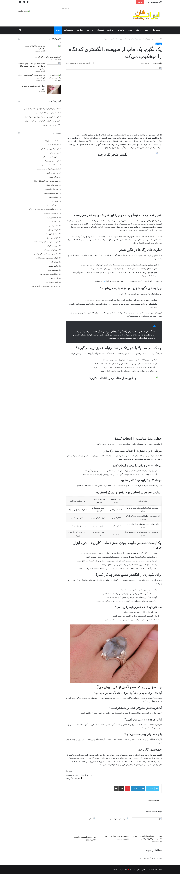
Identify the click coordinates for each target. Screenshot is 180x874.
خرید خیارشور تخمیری (51, 213)
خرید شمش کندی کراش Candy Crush (45, 242)
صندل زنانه (54, 262)
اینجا (104, 281)
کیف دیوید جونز (53, 270)
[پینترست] (127, 788)
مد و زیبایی (89, 30)
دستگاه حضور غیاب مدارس (49, 274)
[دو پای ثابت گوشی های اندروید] (81, 826)
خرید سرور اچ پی (52, 230)
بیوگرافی (80, 30)
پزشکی (138, 30)
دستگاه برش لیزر (55, 108)
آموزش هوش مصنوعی (50, 193)
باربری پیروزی (53, 278)
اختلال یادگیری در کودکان (51, 157)
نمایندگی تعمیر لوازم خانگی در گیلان (46, 254)
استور (59, 117)
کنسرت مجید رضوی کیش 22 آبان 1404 (45, 181)
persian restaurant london (50, 165)
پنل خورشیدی (54, 153)
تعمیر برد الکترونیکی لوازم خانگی (40, 113)
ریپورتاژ (57, 30)
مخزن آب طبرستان (51, 189)
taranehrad (156, 63)
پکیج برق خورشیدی (52, 234)
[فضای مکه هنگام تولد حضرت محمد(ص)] (54, 49)
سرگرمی (110, 30)
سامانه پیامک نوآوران (52, 140)
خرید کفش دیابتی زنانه (51, 161)
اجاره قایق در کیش (53, 173)
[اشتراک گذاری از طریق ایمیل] (121, 788)
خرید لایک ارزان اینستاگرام (50, 149)
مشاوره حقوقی (53, 197)
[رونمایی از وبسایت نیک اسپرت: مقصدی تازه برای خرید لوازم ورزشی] (147, 825)
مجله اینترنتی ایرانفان (120, 869)
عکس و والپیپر (68, 30)
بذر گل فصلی (53, 177)
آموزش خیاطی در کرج (51, 250)
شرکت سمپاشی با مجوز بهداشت (47, 258)
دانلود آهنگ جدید (52, 205)
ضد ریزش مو (53, 225)
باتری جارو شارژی (52, 282)
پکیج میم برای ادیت (51, 246)
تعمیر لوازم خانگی (52, 185)
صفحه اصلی (156, 30)
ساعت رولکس (53, 266)
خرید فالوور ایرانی (52, 217)
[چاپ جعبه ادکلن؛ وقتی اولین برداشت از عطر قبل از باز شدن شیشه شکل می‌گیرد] (54, 66)
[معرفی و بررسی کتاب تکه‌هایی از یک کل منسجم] (54, 78)
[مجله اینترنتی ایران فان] (146, 15)
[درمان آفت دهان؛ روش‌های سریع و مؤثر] (54, 89)
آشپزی (130, 30)
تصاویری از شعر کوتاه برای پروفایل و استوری (39, 117)
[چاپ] (116, 788)
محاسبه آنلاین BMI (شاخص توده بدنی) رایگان (43, 209)
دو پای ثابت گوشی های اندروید (85, 837)
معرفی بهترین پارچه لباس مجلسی (116, 836)
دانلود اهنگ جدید (53, 145)
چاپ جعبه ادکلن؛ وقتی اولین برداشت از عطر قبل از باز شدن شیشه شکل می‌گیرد (31, 66)
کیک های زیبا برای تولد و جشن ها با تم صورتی (40, 121)
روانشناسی (120, 30)
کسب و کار (100, 30)
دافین (59, 121)
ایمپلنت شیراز (53, 221)
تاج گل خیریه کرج (52, 238)
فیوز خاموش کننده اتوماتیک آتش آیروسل (44, 286)
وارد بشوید (142, 858)
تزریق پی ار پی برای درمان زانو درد (48, 57)
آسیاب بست (54, 201)
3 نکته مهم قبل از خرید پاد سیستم (48, 169)
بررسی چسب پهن (49, 125)
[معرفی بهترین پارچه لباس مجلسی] (114, 825)
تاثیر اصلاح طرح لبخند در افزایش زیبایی (34, 108)
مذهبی (146, 30)
